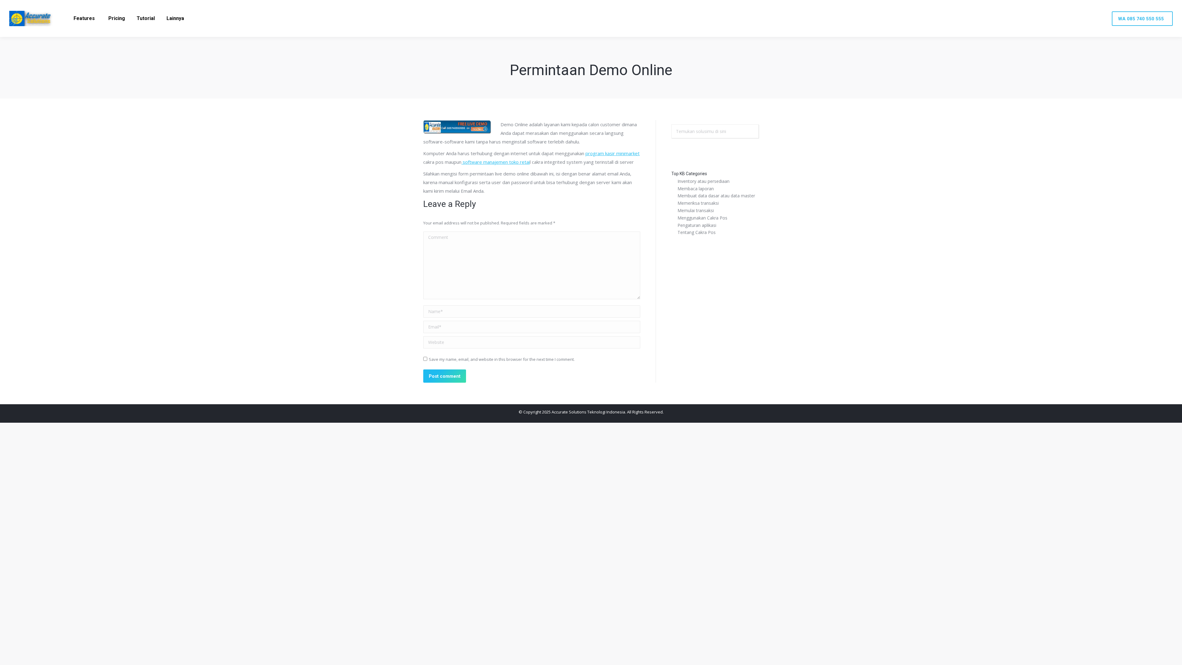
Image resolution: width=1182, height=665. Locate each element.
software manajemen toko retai (495, 162)
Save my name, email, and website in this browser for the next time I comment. (502, 359)
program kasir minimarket (612, 153)
